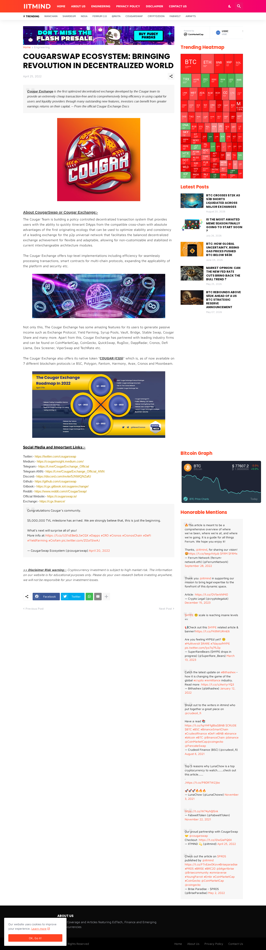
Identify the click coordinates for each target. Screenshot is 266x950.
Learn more (39, 928)
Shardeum (69, 16)
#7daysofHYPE (220, 643)
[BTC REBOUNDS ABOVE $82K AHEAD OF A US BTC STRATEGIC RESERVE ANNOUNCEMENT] (192, 297)
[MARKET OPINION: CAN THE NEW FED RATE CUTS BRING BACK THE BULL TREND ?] (192, 273)
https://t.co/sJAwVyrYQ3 (217, 684)
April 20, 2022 (99, 550)
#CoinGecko (192, 880)
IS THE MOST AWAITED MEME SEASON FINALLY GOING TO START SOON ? (224, 225)
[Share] (171, 76)
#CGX (84, 535)
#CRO (105, 535)
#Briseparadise (228, 864)
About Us (78, 6)
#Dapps (94, 535)
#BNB (220, 733)
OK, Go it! (35, 938)
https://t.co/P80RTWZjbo (203, 782)
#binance (230, 733)
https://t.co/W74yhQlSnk (201, 811)
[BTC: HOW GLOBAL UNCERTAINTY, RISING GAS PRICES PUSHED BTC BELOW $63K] (192, 249)
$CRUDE (230, 725)
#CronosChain (132, 535)
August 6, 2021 (194, 754)
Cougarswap (134, 16)
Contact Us (178, 6)
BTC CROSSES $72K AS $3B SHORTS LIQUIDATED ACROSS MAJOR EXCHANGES (223, 201)
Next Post (165, 608)
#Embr (208, 876)
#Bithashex (228, 672)
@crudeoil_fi (193, 713)
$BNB (221, 725)
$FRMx (232, 553)
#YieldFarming (37, 540)
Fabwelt (175, 16)
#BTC (199, 737)
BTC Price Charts (199, 499)
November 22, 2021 (198, 819)
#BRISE (199, 868)
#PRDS (189, 868)
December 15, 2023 (198, 602)
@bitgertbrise (225, 868)
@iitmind (201, 549)
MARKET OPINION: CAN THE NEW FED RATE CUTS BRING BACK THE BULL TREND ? (223, 273)
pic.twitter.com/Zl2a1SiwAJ (81, 540)
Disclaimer (154, 6)
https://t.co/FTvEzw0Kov (201, 864)
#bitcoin (190, 737)
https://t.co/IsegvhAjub (203, 553)
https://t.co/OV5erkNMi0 (211, 594)
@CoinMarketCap (196, 741)
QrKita (116, 16)
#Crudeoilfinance (196, 733)
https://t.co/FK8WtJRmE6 (212, 631)
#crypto (198, 680)
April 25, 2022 (226, 843)
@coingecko (215, 741)
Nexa (84, 16)
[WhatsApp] (89, 596)
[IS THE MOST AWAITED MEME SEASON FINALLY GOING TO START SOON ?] (192, 225)
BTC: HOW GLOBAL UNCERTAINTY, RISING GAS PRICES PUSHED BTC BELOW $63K (222, 249)
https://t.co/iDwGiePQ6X (215, 840)
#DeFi (147, 535)
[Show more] (106, 596)
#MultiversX (192, 643)
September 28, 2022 (198, 565)
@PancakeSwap (195, 745)
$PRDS (221, 856)
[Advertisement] (212, 382)
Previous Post (35, 608)
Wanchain (51, 16)
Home (61, 6)
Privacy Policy (128, 6)
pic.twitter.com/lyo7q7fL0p (202, 647)
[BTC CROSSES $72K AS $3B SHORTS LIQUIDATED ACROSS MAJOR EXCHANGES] (192, 200)
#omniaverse (218, 872)
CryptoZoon (156, 16)
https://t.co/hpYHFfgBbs (201, 725)
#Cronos (115, 535)
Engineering (100, 6)
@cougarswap (198, 835)
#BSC (196, 729)
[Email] (98, 596)
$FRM (224, 553)
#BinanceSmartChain (214, 729)
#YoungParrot (194, 876)
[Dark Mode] (229, 6)
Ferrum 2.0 (99, 16)
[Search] (239, 6)
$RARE (205, 643)
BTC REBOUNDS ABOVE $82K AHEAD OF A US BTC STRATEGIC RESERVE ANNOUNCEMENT (223, 299)
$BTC (188, 729)
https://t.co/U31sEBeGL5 (63, 535)
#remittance (212, 680)
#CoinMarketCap (224, 876)
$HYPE (189, 615)
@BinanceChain (214, 737)
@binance (232, 737)
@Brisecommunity (197, 872)
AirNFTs (191, 16)
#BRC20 (210, 868)
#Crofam (54, 540)
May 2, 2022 (216, 893)
